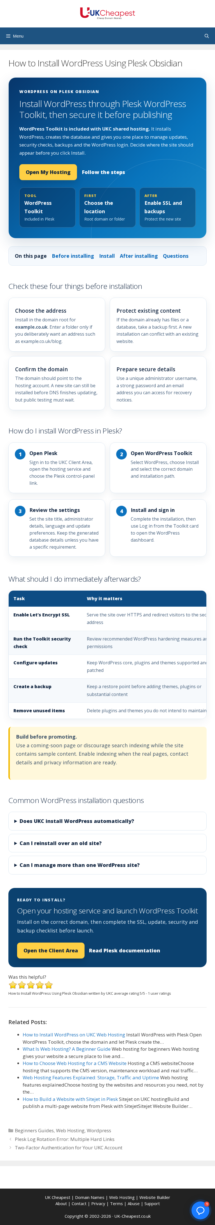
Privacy (98, 1203)
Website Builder (154, 1197)
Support (152, 1203)
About (61, 1203)
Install (107, 255)
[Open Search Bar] (206, 35)
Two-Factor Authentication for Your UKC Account (68, 1147)
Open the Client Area (51, 950)
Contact (79, 1203)
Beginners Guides (34, 1130)
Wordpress (99, 1130)
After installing (139, 255)
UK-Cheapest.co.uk (132, 1216)
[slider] (30, 984)
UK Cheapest (57, 1197)
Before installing (73, 255)
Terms (116, 1203)
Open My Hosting (48, 172)
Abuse (134, 1203)
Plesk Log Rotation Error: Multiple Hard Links (64, 1139)
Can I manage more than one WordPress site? (80, 865)
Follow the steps (103, 172)
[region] (107, 654)
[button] (200, 1210)
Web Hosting (70, 1130)
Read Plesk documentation (124, 950)
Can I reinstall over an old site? (61, 843)
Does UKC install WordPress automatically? (77, 821)
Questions (175, 255)
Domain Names (89, 1197)
